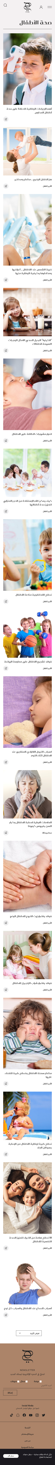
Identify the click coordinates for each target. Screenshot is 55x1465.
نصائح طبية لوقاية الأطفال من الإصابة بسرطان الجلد (30, 1146)
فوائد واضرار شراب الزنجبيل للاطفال (32, 983)
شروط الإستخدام (27, 1434)
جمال (23, 1381)
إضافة (10, 1392)
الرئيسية (27, 1427)
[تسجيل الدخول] (41, 7)
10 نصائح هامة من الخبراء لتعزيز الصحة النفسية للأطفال (30, 1240)
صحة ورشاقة (47, 833)
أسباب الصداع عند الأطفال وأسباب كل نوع (28, 1308)
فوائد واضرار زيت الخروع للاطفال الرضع (31, 916)
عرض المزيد (34, 1333)
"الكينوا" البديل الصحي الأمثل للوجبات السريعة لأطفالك (30, 342)
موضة (37, 1381)
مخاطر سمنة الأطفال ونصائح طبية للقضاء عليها (28, 1075)
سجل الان (11, 1456)
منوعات (13, 1381)
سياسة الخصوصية (27, 1447)
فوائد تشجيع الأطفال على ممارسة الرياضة (28, 661)
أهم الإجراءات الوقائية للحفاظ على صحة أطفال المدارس (29, 111)
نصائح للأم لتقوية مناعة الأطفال (33, 595)
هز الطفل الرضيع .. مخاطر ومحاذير (33, 179)
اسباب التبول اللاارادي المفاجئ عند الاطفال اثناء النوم (32, 754)
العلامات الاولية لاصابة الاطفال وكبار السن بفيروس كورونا (30, 824)
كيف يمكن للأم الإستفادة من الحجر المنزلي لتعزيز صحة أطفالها (27, 503)
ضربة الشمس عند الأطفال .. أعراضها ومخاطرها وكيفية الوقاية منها (32, 271)
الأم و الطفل (47, 186)
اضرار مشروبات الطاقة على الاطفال (32, 434)
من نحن (27, 1441)
